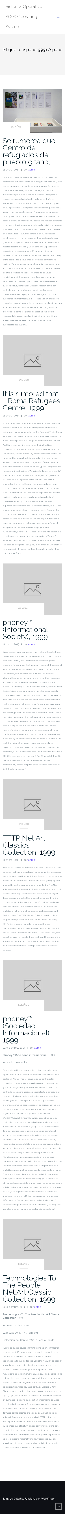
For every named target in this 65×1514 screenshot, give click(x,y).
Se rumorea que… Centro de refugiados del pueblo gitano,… (30, 151)
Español (16, 127)
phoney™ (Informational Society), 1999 (25, 629)
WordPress (48, 1498)
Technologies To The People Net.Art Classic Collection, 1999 (29, 1288)
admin (32, 169)
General (23, 608)
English (23, 380)
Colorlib (18, 1498)
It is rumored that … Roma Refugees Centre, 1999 (31, 400)
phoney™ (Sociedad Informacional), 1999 (27, 1029)
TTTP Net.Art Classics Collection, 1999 (29, 845)
